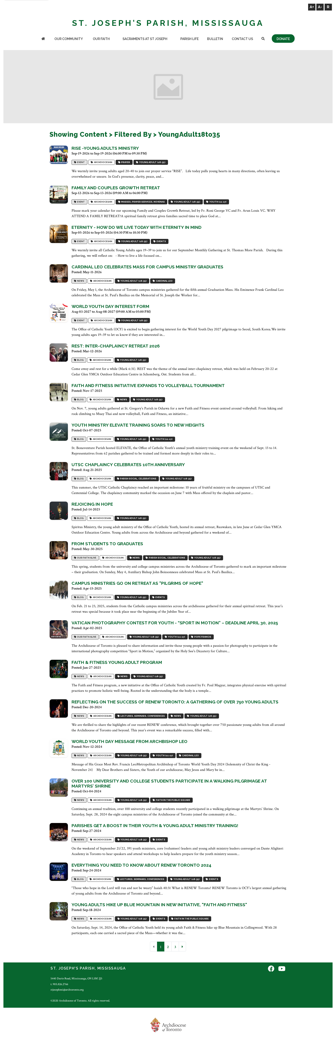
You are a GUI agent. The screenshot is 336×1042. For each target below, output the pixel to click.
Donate (283, 39)
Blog (80, 360)
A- (320, 7)
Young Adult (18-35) (151, 162)
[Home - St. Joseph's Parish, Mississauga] (43, 39)
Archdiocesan (102, 162)
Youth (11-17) (217, 201)
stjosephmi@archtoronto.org (67, 989)
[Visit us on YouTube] (281, 969)
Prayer (125, 162)
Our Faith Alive (86, 557)
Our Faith (101, 39)
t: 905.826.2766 (59, 984)
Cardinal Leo (164, 281)
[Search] (263, 39)
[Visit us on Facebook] (271, 969)
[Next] (182, 946)
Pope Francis (202, 637)
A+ (312, 7)
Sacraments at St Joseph (145, 39)
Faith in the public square (172, 800)
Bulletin (215, 39)
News (80, 281)
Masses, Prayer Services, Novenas (142, 201)
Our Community (68, 39)
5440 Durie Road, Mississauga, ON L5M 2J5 (76, 978)
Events (161, 241)
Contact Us (242, 39)
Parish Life (189, 39)
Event (80, 162)
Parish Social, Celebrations (137, 478)
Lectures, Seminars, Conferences (142, 716)
